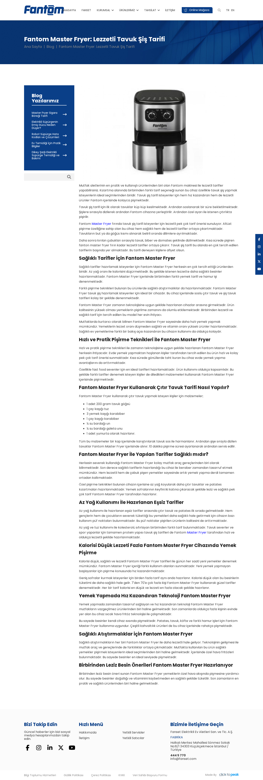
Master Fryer (101, 224)
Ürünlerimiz (127, 10)
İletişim (170, 10)
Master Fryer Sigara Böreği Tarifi (44, 114)
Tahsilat (150, 10)
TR (227, 10)
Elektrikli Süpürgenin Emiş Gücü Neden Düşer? (45, 124)
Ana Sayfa (33, 46)
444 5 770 (178, 755)
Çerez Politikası (101, 775)
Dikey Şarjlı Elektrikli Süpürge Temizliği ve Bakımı (45, 155)
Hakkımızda (87, 732)
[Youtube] (259, 269)
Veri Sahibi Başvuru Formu (150, 775)
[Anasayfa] (44, 10)
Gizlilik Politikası (73, 775)
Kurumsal (103, 10)
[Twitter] (259, 261)
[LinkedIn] (259, 254)
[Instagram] (259, 247)
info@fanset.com (183, 759)
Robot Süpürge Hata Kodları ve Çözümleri (45, 135)
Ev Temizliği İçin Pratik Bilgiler (46, 144)
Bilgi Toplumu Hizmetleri (40, 775)
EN (232, 10)
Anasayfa (69, 10)
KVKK (122, 775)
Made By (211, 775)
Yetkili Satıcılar (133, 738)
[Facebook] (259, 239)
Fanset (86, 10)
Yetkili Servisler (133, 732)
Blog (50, 46)
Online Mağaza (198, 10)
